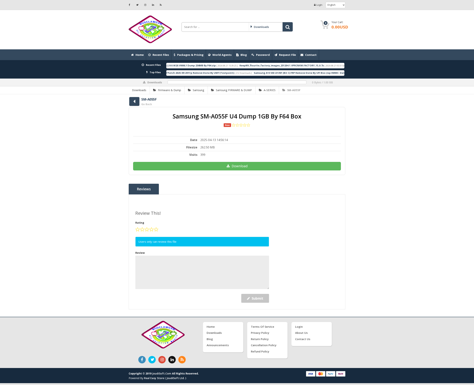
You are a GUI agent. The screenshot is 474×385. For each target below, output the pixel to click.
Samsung (198, 90)
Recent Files (161, 55)
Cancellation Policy (263, 345)
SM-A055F (294, 90)
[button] (288, 26)
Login (319, 5)
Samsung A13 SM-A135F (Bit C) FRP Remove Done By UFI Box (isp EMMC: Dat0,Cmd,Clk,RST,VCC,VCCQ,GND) (302, 72)
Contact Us (302, 339)
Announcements (218, 345)
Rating (139, 222)
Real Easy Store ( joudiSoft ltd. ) (165, 378)
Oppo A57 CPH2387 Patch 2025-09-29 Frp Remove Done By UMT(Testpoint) (173, 72)
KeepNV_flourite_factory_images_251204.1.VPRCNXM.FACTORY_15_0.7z (266, 65)
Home (140, 55)
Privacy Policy (260, 333)
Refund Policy (260, 351)
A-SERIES (270, 90)
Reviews (144, 189)
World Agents (222, 55)
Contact (311, 55)
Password (263, 55)
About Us (301, 333)
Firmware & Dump (169, 90)
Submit (257, 298)
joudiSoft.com (161, 373)
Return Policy (260, 339)
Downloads (139, 90)
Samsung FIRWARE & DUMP (234, 90)
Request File (287, 55)
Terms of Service (262, 326)
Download (240, 166)
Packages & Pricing (190, 55)
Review (140, 253)
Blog (244, 55)
